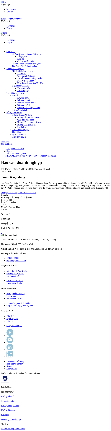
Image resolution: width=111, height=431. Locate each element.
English (9, 12)
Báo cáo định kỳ (24, 100)
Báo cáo (10, 151)
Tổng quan (22, 56)
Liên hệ (20, 59)
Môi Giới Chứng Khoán (16, 271)
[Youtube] (9, 342)
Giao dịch (5, 141)
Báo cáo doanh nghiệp (27, 103)
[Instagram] (9, 350)
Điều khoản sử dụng (15, 361)
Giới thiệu (10, 316)
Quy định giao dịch (25, 120)
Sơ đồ (9, 366)
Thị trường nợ (23, 90)
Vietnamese (11, 9)
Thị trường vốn (23, 88)
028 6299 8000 (12, 258)
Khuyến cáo (11, 368)
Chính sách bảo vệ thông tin (18, 303)
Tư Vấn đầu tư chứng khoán (29, 78)
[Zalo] (9, 357)
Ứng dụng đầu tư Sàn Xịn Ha (30, 83)
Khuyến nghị (23, 98)
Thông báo (11, 296)
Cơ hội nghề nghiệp (25, 61)
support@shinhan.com (16, 260)
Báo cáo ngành (23, 105)
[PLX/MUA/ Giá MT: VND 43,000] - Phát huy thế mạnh (31, 156)
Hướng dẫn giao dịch (26, 124)
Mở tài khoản (6, 144)
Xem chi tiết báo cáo (27, 192)
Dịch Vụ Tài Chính (25, 81)
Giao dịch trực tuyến (26, 76)
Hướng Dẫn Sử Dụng (15, 293)
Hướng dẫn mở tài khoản (28, 117)
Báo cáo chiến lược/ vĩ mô (28, 107)
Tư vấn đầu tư (12, 276)
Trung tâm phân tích (15, 148)
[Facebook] (9, 335)
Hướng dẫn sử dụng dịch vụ (29, 122)
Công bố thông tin (14, 325)
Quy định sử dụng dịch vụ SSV (20, 305)
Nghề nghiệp (12, 318)
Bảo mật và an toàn (14, 364)
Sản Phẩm (21, 73)
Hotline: (11, 19)
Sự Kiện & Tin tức (14, 298)
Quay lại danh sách (9, 192)
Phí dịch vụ (22, 127)
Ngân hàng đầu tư (14, 283)
